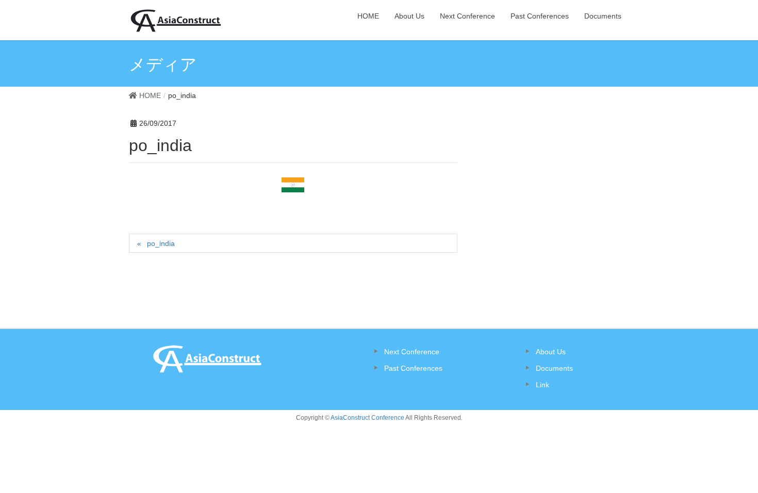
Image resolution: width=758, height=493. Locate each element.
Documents (554, 368)
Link (542, 385)
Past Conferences (413, 368)
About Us (551, 352)
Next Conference (411, 352)
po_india (161, 243)
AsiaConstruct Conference (367, 417)
